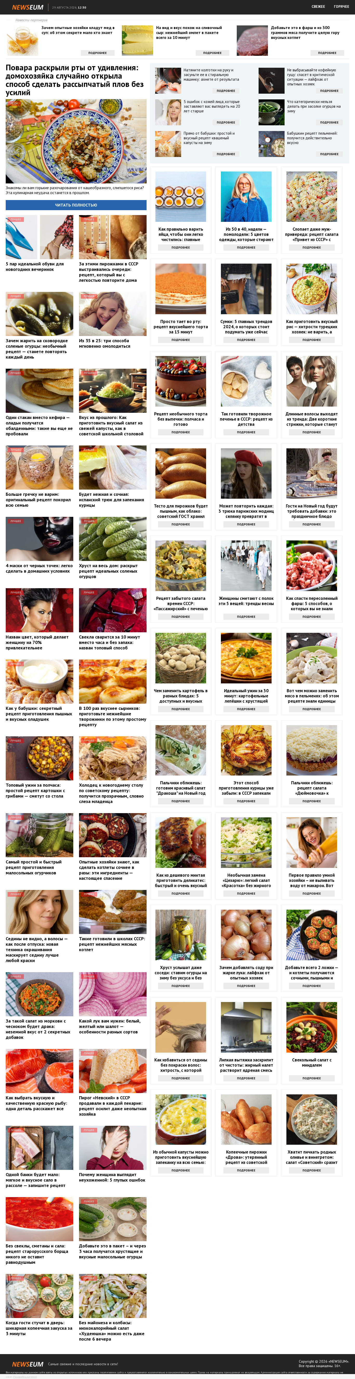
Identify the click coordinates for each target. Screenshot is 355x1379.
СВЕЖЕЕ (318, 6)
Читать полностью (76, 205)
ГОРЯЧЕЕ (341, 6)
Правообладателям (25, 1376)
